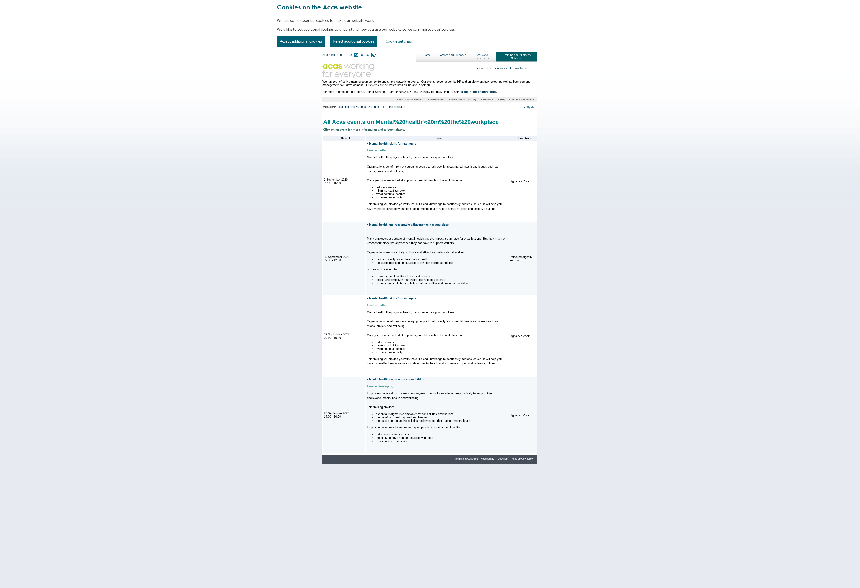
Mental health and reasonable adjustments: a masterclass (409, 224)
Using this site (520, 68)
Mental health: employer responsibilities (397, 379)
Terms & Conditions (523, 99)
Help (503, 99)
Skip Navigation (332, 54)
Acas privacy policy (522, 458)
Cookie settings (399, 41)
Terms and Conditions (467, 458)
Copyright (503, 458)
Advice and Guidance (453, 55)
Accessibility (487, 458)
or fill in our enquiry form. (478, 91)
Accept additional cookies (301, 41)
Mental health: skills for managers (392, 143)
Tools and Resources (482, 57)
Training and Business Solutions (517, 57)
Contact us (485, 68)
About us (502, 68)
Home (427, 55)
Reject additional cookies (353, 41)
